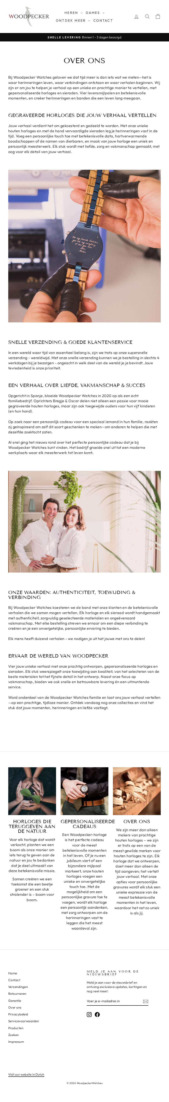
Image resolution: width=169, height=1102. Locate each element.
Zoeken (13, 1035)
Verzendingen (18, 987)
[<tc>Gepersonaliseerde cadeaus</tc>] (84, 791)
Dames (93, 13)
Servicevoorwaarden (23, 1021)
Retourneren (17, 994)
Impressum (16, 1042)
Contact (103, 20)
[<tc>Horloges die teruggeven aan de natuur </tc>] (32, 791)
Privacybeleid (18, 1014)
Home (12, 973)
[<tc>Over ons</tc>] (137, 791)
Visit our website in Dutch (26, 1074)
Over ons (14, 1007)
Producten (15, 1028)
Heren (72, 13)
